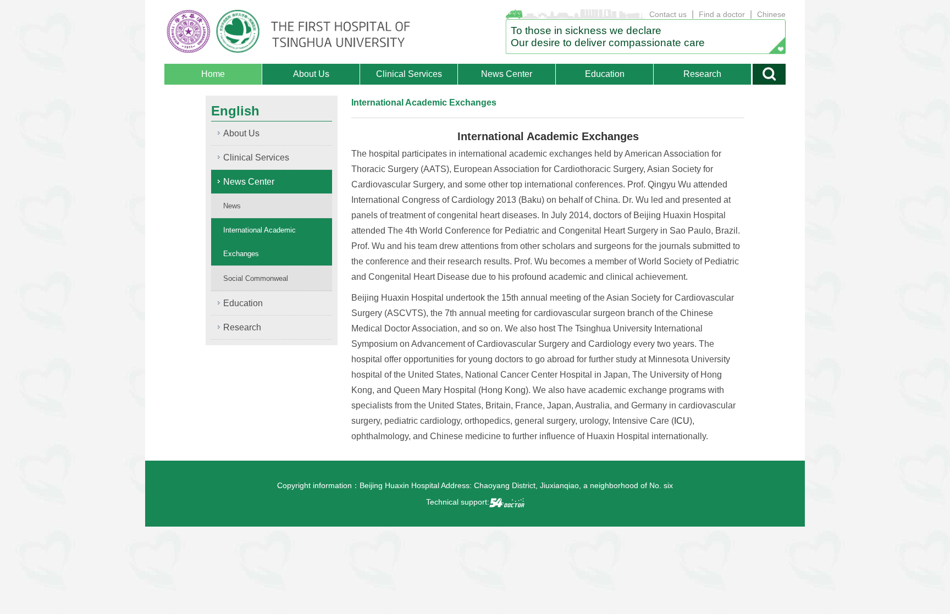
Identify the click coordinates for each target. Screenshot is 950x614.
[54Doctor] (506, 501)
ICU (681, 420)
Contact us (668, 14)
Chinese (771, 14)
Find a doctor (722, 14)
